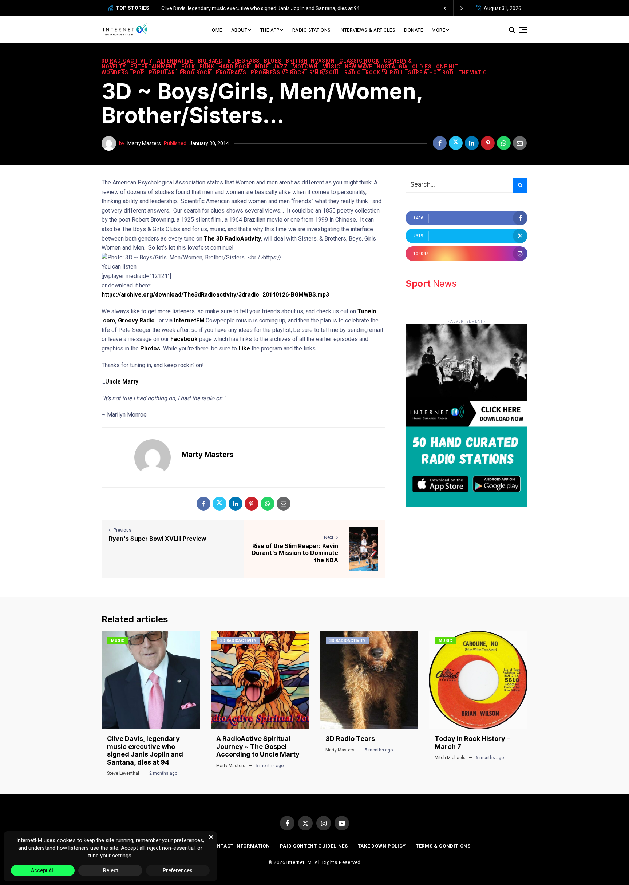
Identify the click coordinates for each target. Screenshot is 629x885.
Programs (230, 72)
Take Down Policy (382, 846)
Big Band (210, 61)
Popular (162, 72)
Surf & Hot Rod (431, 72)
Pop (139, 72)
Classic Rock (359, 61)
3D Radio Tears (350, 738)
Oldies (422, 67)
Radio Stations (311, 30)
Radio (352, 72)
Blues (272, 61)
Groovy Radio (136, 320)
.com (108, 320)
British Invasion (310, 61)
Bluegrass (244, 61)
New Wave (358, 67)
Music (331, 67)
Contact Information (240, 846)
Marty (130, 381)
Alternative (175, 61)
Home (215, 30)
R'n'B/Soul (324, 72)
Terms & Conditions (443, 846)
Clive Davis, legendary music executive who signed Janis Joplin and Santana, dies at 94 (260, 8)
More (438, 30)
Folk (188, 67)
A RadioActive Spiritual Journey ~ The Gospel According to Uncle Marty (258, 746)
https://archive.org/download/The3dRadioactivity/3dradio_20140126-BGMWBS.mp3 (215, 294)
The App (270, 30)
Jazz (280, 67)
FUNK (206, 67)
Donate (413, 30)
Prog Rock (195, 72)
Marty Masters (144, 143)
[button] (445, 8)
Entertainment (153, 67)
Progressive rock (278, 72)
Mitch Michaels (450, 757)
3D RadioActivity (127, 61)
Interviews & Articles (368, 30)
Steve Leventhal (123, 773)
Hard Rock (234, 67)
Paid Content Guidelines (314, 846)
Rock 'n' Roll (384, 72)
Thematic (472, 72)
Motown (305, 67)
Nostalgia (392, 67)
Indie (261, 67)
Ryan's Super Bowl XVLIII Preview (157, 538)
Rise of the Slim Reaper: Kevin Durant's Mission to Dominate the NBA (295, 552)
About (239, 30)
